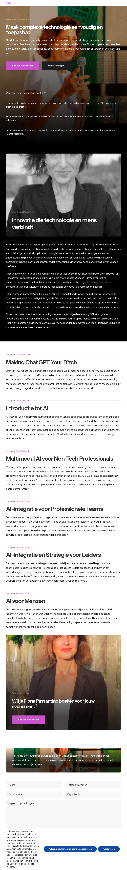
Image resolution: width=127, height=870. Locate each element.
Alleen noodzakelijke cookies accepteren (70, 848)
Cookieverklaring (18, 863)
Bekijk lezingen (56, 65)
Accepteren (109, 848)
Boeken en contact (22, 65)
